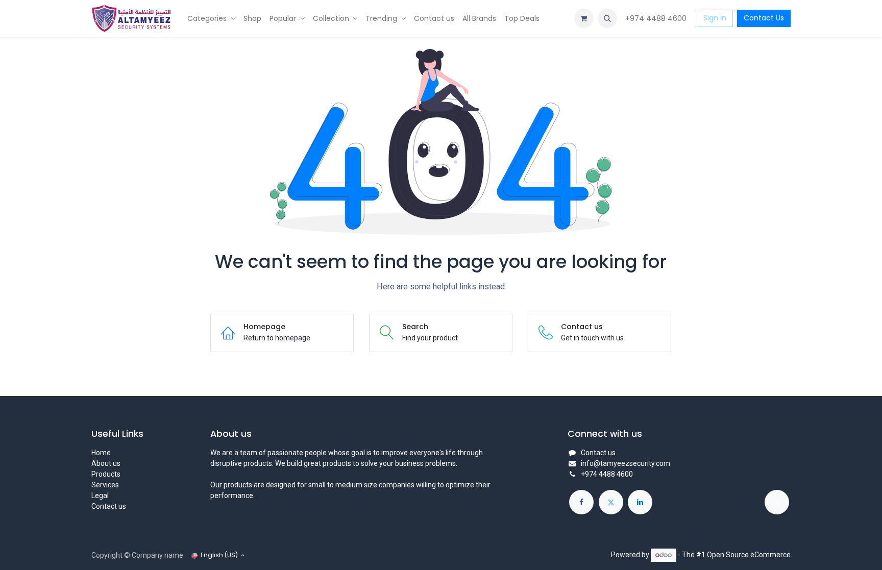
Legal (100, 495)
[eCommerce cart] (584, 18)
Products (105, 474)
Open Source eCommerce (749, 555)
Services (105, 485)
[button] (607, 18)
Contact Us (764, 18)
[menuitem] (211, 18)
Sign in (714, 18)
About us (105, 463)
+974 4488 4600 (657, 18)
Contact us (108, 506)
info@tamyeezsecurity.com (625, 463)
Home (101, 453)
